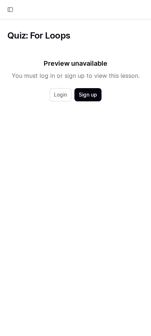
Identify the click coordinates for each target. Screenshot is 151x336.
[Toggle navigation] (10, 9)
